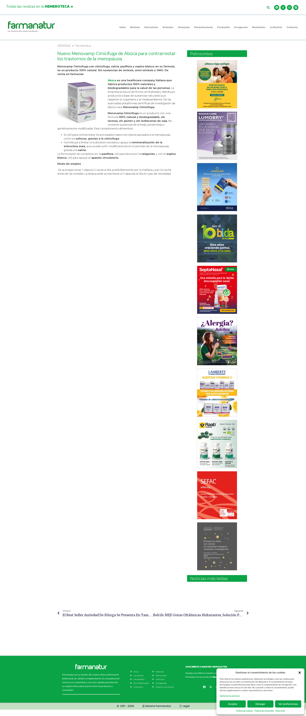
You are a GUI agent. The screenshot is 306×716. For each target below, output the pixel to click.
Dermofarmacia (203, 27)
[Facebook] (276, 7)
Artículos (168, 27)
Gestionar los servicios (230, 695)
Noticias (135, 27)
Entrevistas (151, 27)
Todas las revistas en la (39, 6)
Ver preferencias (288, 703)
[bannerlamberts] (217, 84)
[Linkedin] (295, 7)
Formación (223, 27)
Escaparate (241, 27)
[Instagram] (289, 7)
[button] (299, 672)
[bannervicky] (217, 546)
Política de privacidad (264, 710)
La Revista (276, 27)
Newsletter (259, 27)
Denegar (260, 703)
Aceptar (232, 703)
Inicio (122, 27)
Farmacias (184, 27)
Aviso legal (280, 710)
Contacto (292, 27)
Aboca (112, 80)
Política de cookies (244, 710)
